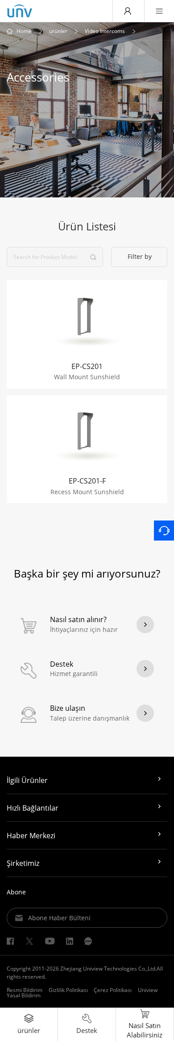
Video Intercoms (105, 31)
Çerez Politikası (113, 990)
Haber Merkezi (31, 835)
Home (24, 31)
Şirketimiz (23, 863)
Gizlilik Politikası (68, 990)
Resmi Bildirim (24, 990)
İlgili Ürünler (27, 780)
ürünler (58, 31)
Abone (16, 892)
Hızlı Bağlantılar (32, 808)
